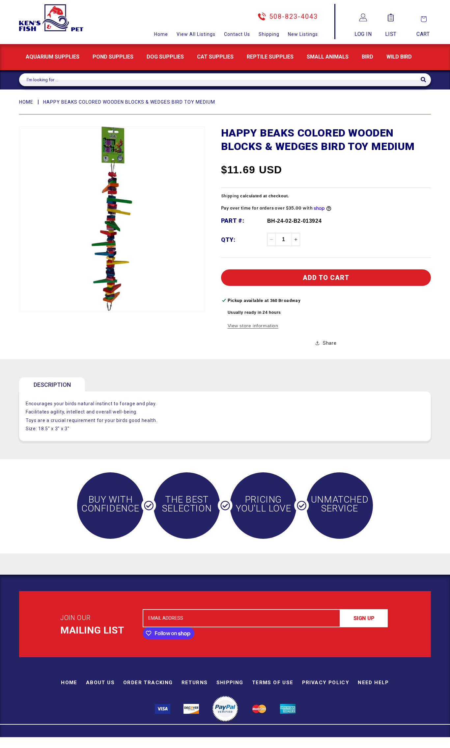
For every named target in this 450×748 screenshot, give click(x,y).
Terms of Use (273, 683)
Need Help (373, 683)
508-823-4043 (293, 16)
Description (52, 384)
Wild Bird (399, 57)
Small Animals (328, 57)
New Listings (303, 34)
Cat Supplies (215, 57)
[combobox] (220, 79)
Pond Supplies (113, 57)
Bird (367, 57)
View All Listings (196, 34)
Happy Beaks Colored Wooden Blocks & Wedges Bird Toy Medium (129, 102)
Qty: (228, 239)
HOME (26, 102)
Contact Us (237, 34)
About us (100, 683)
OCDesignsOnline (277, 744)
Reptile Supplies (270, 57)
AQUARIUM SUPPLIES (52, 57)
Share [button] (329, 343)
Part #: (232, 220)
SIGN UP (364, 618)
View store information (253, 325)
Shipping (269, 34)
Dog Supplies (165, 57)
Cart (423, 34)
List (391, 34)
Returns (195, 683)
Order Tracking (148, 683)
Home (161, 34)
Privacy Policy (326, 683)
